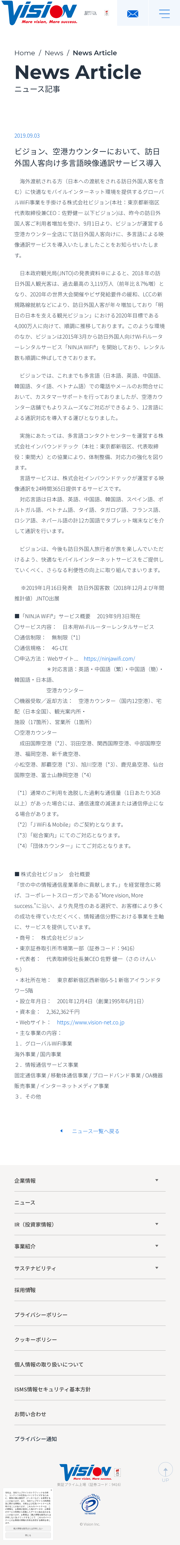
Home (24, 53)
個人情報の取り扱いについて (49, 1364)
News (54, 53)
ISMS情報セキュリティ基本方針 (52, 1389)
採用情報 (25, 1290)
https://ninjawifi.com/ (109, 658)
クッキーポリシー (35, 1339)
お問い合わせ (30, 1414)
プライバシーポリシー (41, 1314)
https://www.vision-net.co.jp (90, 1022)
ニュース (24, 1202)
